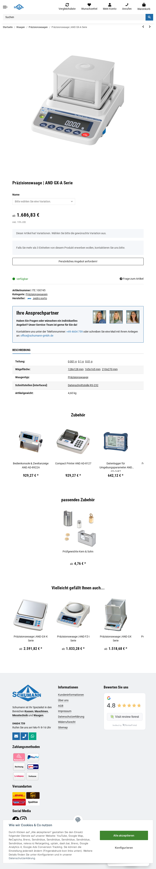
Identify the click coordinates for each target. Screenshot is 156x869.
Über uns (63, 700)
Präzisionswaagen (37, 294)
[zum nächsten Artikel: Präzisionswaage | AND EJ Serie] (149, 26)
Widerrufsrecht (67, 721)
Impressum (64, 711)
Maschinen (41, 711)
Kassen (29, 711)
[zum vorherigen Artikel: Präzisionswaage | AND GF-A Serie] (143, 26)
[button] (109, 7)
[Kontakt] (16, 736)
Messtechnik (20, 715)
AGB (60, 705)
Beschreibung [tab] (21, 350)
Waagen (38, 715)
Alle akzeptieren (123, 835)
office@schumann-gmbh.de (37, 335)
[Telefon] (24, 736)
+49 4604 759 (74, 331)
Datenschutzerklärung (71, 716)
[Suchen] (149, 17)
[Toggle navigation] (5, 7)
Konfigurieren (124, 847)
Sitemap (63, 727)
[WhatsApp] (32, 736)
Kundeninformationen (71, 694)
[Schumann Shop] (19, 7)
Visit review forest (127, 716)
